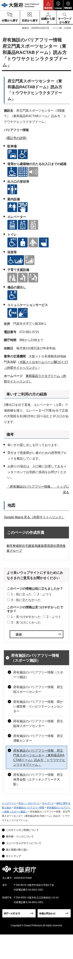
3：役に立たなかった (26, 600)
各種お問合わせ (47, 913)
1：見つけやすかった (26, 616)
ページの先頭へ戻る (65, 870)
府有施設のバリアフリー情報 (29, 807)
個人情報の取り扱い (17, 849)
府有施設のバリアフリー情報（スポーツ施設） (35, 657)
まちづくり (48, 803)
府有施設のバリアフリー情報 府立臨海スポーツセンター (38, 723)
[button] (48, 5)
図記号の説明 (16, 138)
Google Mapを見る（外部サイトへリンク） (34, 517)
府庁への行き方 (12, 913)
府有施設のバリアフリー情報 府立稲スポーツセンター (38, 689)
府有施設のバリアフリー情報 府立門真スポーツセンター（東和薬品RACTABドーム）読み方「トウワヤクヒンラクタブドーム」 (39, 757)
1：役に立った (21, 594)
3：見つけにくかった (26, 622)
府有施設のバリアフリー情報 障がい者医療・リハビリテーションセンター (38, 706)
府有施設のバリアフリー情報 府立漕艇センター (38, 738)
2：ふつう (44, 594)
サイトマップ (13, 856)
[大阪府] (20, 5)
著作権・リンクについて (20, 836)
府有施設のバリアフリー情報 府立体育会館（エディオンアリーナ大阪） (38, 779)
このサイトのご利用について (22, 830)
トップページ (9, 803)
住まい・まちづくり (29, 803)
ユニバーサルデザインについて (23, 843)
